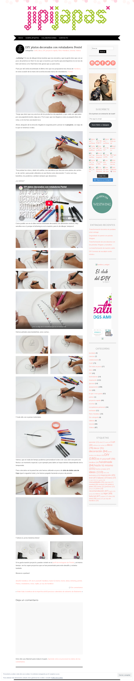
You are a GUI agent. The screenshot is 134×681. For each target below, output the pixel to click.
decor (99, 448)
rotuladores (25, 584)
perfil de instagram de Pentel (63, 562)
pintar (100, 487)
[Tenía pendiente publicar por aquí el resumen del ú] (92, 148)
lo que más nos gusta (97, 480)
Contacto (63, 38)
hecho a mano (103, 469)
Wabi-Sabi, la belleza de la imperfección (31, 592)
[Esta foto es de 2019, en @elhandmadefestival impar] (113, 141)
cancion (92, 356)
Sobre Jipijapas (32, 38)
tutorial (72, 51)
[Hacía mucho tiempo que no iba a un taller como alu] (92, 162)
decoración (98, 451)
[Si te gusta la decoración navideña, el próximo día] (99, 169)
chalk (107, 442)
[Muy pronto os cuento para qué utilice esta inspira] (113, 148)
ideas (68, 581)
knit (93, 477)
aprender (94, 442)
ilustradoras (93, 377)
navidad (93, 484)
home (63, 581)
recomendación (99, 491)
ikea (106, 472)
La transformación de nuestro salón (102, 248)
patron (91, 397)
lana (112, 478)
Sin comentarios (77, 587)
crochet (103, 445)
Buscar (102, 51)
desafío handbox (22, 581)
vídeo (111, 496)
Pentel (70, 72)
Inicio (20, 38)
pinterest (110, 487)
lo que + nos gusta (95, 394)
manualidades (96, 482)
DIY (44, 51)
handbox (45, 581)
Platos (18, 584)
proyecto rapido (52, 51)
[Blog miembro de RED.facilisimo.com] (102, 339)
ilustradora (94, 475)
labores (102, 478)
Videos (78, 51)
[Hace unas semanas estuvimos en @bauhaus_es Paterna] (92, 141)
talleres (91, 421)
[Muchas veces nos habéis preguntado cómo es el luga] (106, 155)
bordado (92, 353)
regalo (112, 491)
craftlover (96, 445)
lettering (73, 581)
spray (92, 494)
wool (93, 498)
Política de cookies (57, 677)
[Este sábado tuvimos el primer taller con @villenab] (99, 148)
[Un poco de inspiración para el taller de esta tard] (99, 155)
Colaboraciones (48, 38)
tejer (108, 493)
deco (40, 51)
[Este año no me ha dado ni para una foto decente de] (113, 162)
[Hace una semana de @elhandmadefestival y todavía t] (106, 141)
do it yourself (36, 581)
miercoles (109, 482)
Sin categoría (94, 417)
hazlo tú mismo (54, 581)
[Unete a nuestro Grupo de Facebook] (102, 286)
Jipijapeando (93, 387)
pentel (79, 581)
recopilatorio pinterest (97, 407)
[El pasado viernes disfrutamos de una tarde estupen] (92, 155)
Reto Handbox (63, 51)
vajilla (37, 584)
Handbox (77, 69)
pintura (92, 488)
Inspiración (93, 380)
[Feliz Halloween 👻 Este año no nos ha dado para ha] (113, 169)
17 (20, 47)
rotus (32, 584)
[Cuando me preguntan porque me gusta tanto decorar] (106, 148)
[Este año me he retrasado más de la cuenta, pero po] (92, 169)
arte (102, 442)
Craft (36, 51)
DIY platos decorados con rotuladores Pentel (53, 47)
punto (99, 489)
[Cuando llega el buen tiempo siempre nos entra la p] (99, 141)
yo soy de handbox (46, 584)
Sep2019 (20, 50)
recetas (92, 404)
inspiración (107, 475)
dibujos (100, 455)
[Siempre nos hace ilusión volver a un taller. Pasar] (113, 155)
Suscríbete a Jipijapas (100, 125)
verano (104, 496)
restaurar (92, 410)
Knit (90, 390)
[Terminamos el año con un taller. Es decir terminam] (99, 162)
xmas (100, 498)
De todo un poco (95, 367)
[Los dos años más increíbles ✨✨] (106, 162)
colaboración (93, 360)
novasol (103, 484)
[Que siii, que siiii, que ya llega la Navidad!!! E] (106, 169)
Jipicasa (92, 383)
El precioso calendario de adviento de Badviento (64, 592)
